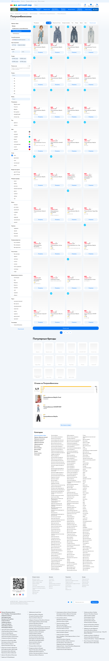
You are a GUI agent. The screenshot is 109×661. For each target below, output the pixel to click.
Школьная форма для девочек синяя (58, 447)
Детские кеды (85, 464)
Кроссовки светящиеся (71, 548)
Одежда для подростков (71, 507)
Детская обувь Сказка (71, 567)
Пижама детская (86, 535)
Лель (84, 500)
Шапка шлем (85, 552)
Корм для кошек (85, 580)
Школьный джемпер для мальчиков (58, 475)
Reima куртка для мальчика (56, 549)
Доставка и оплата (35, 579)
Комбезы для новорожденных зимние (57, 493)
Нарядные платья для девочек (57, 550)
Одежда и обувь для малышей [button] (41, 437)
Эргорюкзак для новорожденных (57, 491)
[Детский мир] (21, 5)
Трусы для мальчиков (87, 538)
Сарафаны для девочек (55, 454)
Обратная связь (35, 592)
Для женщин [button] (37, 446)
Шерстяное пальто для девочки (73, 470)
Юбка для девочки (54, 555)
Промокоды (34, 585)
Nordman (69, 549)
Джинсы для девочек (71, 455)
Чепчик (84, 544)
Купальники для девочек (87, 529)
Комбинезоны (16, 33)
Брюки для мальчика (55, 523)
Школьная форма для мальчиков (57, 440)
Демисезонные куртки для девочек (74, 440)
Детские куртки (70, 498)
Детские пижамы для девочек (72, 436)
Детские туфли (70, 487)
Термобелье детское (71, 527)
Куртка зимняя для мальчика (56, 526)
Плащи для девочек (70, 516)
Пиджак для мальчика (71, 534)
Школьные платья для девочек (57, 449)
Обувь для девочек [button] (38, 444)
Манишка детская (86, 565)
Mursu (84, 461)
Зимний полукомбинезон (72, 535)
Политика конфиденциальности (38, 586)
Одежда (13, 26)
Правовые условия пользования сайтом (26, 601)
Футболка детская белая (71, 532)
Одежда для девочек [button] (39, 440)
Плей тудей (85, 470)
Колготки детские (86, 530)
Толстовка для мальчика (55, 529)
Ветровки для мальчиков (56, 521)
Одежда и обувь (14, 23)
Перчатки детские (86, 555)
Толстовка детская (70, 518)
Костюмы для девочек (71, 463)
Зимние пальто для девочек (56, 553)
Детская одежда (33, 13)
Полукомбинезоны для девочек (73, 469)
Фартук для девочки (55, 455)
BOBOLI (84, 525)
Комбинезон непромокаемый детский (73, 504)
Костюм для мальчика (55, 527)
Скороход (85, 448)
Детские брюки (70, 537)
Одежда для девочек (55, 568)
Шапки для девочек (86, 554)
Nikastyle (84, 489)
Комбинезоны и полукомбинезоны (47, 13)
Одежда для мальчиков (55, 544)
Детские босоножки (87, 445)
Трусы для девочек (86, 533)
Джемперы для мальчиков (56, 542)
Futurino (84, 491)
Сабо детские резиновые (88, 458)
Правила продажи (35, 583)
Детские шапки (86, 549)
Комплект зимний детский (72, 526)
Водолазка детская (70, 521)
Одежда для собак (85, 585)
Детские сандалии (86, 439)
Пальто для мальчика (55, 536)
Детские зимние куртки (71, 529)
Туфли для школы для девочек (57, 458)
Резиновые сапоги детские (72, 557)
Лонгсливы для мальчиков (56, 546)
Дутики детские (86, 452)
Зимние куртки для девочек (72, 451)
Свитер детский (70, 538)
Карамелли (85, 510)
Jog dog (68, 560)
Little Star (85, 514)
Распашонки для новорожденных (57, 488)
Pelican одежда (85, 492)
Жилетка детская (70, 519)
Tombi (84, 447)
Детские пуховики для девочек (73, 441)
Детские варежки (86, 546)
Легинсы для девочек (55, 569)
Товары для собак (85, 582)
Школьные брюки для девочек (57, 457)
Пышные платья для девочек (56, 566)
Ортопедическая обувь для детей (73, 545)
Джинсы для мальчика (55, 547)
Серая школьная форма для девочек (58, 452)
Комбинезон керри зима (72, 524)
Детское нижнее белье (87, 540)
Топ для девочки (86, 543)
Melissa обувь (85, 455)
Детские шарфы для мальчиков (89, 560)
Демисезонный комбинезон (72, 493)
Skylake (52, 466)
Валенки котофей (86, 442)
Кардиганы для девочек (55, 561)
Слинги (68, 490)
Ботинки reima (85, 444)
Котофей (84, 466)
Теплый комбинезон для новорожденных (55, 502)
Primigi (84, 435)
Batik (84, 502)
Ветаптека (84, 586)
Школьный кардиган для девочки (57, 465)
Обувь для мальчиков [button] (39, 442)
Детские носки (86, 532)
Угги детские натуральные (72, 563)
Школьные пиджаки (55, 478)
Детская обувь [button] (37, 449)
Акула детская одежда (87, 467)
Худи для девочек (70, 464)
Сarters (84, 497)
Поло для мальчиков (55, 532)
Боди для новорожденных (56, 486)
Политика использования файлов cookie (38, 589)
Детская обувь (70, 541)
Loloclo (84, 496)
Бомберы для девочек (71, 461)
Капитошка (85, 519)
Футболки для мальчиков (56, 524)
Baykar (84, 516)
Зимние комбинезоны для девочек (58, 558)
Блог (66, 588)
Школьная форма (54, 435)
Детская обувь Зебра (71, 568)
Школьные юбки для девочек (56, 446)
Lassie (84, 475)
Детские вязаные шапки (87, 562)
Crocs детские (69, 552)
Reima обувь (85, 441)
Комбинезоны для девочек (72, 443)
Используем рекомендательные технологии (18, 602)
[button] (95, 9)
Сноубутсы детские (71, 543)
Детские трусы (86, 541)
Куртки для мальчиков (55, 518)
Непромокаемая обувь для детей (89, 459)
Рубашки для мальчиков (55, 530)
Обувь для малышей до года (56, 503)
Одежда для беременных (71, 489)
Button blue (85, 485)
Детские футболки (70, 508)
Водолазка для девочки (71, 475)
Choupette (85, 477)
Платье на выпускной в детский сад (58, 485)
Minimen (84, 505)
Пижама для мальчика (55, 538)
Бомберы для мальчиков (56, 539)
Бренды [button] (36, 451)
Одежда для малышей (55, 483)
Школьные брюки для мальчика (57, 441)
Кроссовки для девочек (71, 480)
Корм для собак (85, 583)
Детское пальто (70, 530)
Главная (12, 13)
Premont (84, 508)
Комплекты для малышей (56, 516)
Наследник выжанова (87, 478)
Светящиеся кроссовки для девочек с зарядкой (74, 482)
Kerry (84, 483)
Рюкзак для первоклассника (88, 551)
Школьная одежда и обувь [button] (40, 435)
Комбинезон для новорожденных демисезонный (57, 515)
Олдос (84, 472)
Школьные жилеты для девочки (57, 474)
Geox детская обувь (71, 562)
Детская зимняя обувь (87, 453)
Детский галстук (86, 558)
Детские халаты (86, 536)
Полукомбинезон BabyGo (50, 416)
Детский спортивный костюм (73, 501)
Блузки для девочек (71, 466)
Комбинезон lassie (70, 505)
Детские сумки (86, 557)
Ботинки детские (86, 456)
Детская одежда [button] (38, 447)
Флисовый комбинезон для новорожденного (56, 508)
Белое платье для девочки (72, 456)
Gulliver (84, 469)
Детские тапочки (70, 556)
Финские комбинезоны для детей (73, 512)
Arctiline (84, 522)
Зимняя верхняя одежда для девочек (74, 447)
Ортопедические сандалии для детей (90, 450)
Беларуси (26, 603)
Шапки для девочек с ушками (88, 566)
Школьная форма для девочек (57, 436)
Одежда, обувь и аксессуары (21, 13)
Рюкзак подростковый (87, 547)
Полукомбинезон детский (72, 510)
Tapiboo (68, 559)
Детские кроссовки (71, 554)
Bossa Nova (85, 499)
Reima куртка (69, 515)
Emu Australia (85, 513)
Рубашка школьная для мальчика (57, 451)
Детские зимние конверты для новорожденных (57, 499)
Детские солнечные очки (88, 563)
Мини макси (85, 511)
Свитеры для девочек (71, 438)
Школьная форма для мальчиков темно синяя (57, 470)
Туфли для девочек (70, 478)
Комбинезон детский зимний (72, 495)
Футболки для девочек (55, 563)
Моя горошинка (54, 512)
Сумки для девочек (86, 568)
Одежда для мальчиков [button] (39, 439)
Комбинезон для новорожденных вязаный (57, 511)
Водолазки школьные (55, 477)
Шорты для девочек (71, 449)
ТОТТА (84, 524)
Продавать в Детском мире (37, 580)
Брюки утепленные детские (72, 540)
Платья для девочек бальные (56, 560)
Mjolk (84, 503)
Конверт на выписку (55, 481)
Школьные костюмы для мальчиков (58, 463)
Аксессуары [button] (37, 454)
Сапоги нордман (70, 546)
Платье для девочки (55, 552)
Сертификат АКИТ (36, 590)
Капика (84, 480)
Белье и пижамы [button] (38, 453)
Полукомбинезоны (61, 13)
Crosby (84, 507)
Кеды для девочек (70, 485)
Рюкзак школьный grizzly (56, 438)
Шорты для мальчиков (55, 541)
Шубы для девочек (70, 435)
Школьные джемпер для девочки (57, 468)
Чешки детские (70, 551)
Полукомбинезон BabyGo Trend (52, 397)
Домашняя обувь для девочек (72, 484)
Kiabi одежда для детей (87, 521)
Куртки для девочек (71, 467)
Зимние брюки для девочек (72, 474)
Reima (84, 474)
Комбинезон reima (70, 496)
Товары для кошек (85, 579)
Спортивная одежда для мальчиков (58, 519)
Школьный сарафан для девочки (57, 472)
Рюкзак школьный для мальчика (57, 444)
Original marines (86, 486)
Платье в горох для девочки (72, 472)
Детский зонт (85, 569)
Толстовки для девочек (55, 557)
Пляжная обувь (86, 463)
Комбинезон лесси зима (71, 513)
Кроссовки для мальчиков (72, 477)
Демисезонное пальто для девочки (58, 564)
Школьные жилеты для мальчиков (57, 462)
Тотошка (84, 494)
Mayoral (84, 481)
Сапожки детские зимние (72, 570)
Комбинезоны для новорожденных (58, 489)
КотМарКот (85, 527)
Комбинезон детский (71, 492)
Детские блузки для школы (56, 443)
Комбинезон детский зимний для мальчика (57, 535)
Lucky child (85, 518)
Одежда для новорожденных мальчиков (56, 506)
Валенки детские (70, 565)
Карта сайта (34, 593)
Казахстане (21, 603)
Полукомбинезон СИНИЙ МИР (52, 407)
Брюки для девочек (70, 458)
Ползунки (69, 500)
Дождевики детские (71, 523)
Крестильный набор (55, 496)
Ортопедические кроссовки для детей (89, 437)
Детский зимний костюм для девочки (72, 453)
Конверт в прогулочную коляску (57, 495)
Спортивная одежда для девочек (73, 444)
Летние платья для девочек (72, 459)
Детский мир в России (14, 603)
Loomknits (85, 488)
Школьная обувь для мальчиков (57, 460)
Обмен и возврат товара (37, 582)
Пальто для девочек (71, 446)
